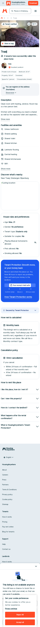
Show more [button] (10, 93)
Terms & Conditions (9, 489)
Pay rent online (7, 527)
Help (4, 544)
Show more (5, 119)
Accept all (20, 622)
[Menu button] (35, 11)
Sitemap (5, 504)
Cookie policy (7, 499)
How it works (7, 517)
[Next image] (35, 33)
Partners (5, 485)
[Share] (29, 24)
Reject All (20, 615)
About (4, 470)
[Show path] (7, 18)
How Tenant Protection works (18, 297)
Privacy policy (7, 494)
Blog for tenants (8, 532)
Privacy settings (11, 609)
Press (4, 480)
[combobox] (8, 457)
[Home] (4, 11)
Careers (5, 475)
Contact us (6, 549)
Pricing (4, 522)
